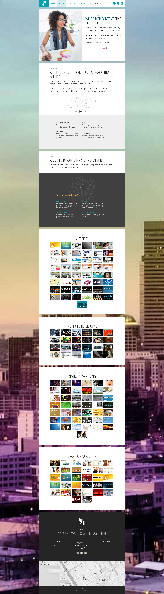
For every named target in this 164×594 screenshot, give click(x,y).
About (75, 3)
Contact (82, 3)
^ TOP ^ (82, 588)
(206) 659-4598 (97, 3)
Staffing (52, 3)
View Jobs (106, 546)
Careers (69, 3)
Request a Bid (103, 48)
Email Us (56, 546)
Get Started (82, 187)
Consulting (61, 3)
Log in (89, 3)
